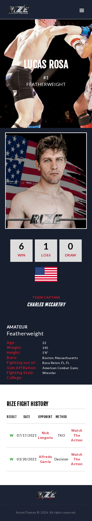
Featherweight (46, 84)
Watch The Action (76, 435)
